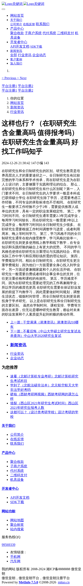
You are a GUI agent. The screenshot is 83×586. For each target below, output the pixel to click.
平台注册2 (25, 86)
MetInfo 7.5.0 (28, 582)
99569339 (8, 545)
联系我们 (17, 443)
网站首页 (17, 15)
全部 (13, 55)
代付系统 (17, 470)
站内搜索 (17, 529)
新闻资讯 (17, 107)
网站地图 (17, 520)
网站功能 (8, 511)
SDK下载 (17, 502)
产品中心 (8, 452)
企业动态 (17, 358)
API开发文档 (19, 497)
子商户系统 (18, 466)
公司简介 (17, 434)
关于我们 (8, 425)
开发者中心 (10, 488)
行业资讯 (17, 112)
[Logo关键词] (41, 4)
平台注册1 (9, 86)
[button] (9, 78)
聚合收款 (17, 461)
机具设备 (17, 479)
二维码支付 (18, 475)
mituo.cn (64, 582)
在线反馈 (17, 439)
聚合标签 (17, 524)
